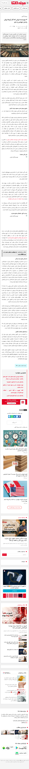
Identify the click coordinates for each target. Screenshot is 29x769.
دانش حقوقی (7, 8)
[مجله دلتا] (19, 5)
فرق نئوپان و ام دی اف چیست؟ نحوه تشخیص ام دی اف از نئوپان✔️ (15, 475)
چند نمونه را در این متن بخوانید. (15, 199)
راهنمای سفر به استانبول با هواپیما (15, 382)
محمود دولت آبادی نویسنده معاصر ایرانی (17, 139)
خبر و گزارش (16, 8)
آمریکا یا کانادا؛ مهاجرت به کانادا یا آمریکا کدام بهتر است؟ (15, 500)
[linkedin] (14, 416)
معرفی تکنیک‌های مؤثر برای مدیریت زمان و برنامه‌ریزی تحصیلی (16, 449)
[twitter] (17, 416)
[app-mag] (14, 404)
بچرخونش (14, 591)
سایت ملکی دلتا (4, 2)
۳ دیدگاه (14, 422)
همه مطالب (24, 8)
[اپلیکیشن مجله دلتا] (21, 748)
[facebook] (19, 416)
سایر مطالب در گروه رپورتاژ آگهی (20, 427)
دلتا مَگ (21, 410)
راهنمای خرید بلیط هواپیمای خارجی (15, 395)
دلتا (20, 760)
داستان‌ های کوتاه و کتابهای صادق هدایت (17, 238)
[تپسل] (4, 571)
